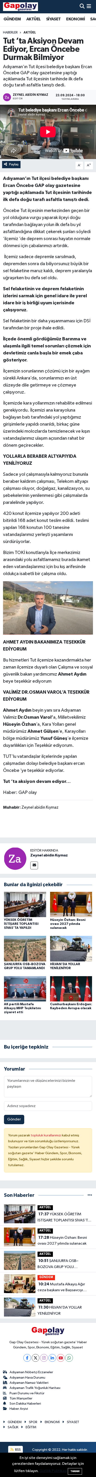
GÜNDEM (12, 19)
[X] (35, 1358)
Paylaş (14, 164)
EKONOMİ (75, 19)
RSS (17, 1449)
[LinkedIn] (52, 1358)
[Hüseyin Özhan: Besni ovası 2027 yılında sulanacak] (71, 904)
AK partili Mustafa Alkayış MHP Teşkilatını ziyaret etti (22, 1008)
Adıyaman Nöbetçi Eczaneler (31, 1372)
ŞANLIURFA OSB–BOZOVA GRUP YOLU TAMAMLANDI (58, 1264)
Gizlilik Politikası (53, 1471)
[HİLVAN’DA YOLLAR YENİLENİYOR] (71, 948)
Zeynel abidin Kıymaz (49, 855)
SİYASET (53, 19)
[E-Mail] (34, 865)
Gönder (14, 1119)
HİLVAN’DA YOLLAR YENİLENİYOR (60, 1310)
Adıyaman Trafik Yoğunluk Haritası (35, 1388)
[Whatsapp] (69, 1358)
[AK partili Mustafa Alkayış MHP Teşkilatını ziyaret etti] (25, 989)
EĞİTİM (31, 1427)
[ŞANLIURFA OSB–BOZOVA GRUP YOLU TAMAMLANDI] (25, 948)
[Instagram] (44, 1358)
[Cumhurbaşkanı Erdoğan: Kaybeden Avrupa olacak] (71, 989)
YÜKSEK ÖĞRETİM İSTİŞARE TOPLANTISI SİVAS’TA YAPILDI (21, 924)
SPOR (33, 1422)
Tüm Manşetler (21, 1398)
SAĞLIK (13, 1427)
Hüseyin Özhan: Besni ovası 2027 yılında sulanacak (68, 924)
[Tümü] (90, 1195)
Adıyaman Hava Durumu (27, 1377)
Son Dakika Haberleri (25, 1403)
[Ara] (82, 7)
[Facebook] (27, 1358)
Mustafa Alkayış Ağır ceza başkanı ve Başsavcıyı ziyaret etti (61, 1287)
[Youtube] (61, 1358)
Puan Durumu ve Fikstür (27, 1393)
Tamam (74, 1471)
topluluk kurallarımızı (46, 1135)
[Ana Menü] (89, 7)
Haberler (10, 32)
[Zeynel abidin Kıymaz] (15, 858)
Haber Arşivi (19, 1408)
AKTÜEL (33, 19)
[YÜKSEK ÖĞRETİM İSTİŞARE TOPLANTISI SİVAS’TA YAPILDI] (25, 904)
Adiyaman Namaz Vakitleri (29, 1382)
